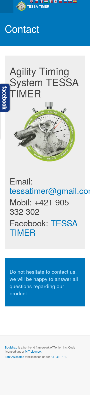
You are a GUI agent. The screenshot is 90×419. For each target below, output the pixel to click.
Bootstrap (11, 347)
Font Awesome (14, 357)
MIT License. (33, 351)
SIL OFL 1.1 (58, 357)
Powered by (26, 370)
